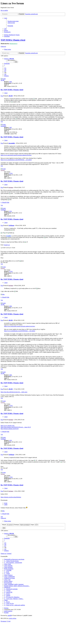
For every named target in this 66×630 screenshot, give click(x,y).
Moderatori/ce (13, 43)
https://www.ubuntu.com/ (7, 425)
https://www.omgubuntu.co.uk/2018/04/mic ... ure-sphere (16, 159)
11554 (10, 173)
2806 (10, 81)
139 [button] (5, 74)
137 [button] (5, 71)
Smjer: (33, 524)
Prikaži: (4, 524)
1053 (10, 211)
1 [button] (4, 65)
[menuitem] (13, 21)
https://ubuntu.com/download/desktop (11, 497)
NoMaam (3, 209)
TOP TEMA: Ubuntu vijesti (13, 40)
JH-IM (2, 80)
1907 (10, 127)
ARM (5, 504)
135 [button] (5, 68)
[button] (9, 58)
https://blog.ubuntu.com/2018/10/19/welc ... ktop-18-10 (16, 427)
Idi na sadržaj (4, 10)
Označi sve (7, 245)
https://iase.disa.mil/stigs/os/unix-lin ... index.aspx (14, 392)
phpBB (10, 615)
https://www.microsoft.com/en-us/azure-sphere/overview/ (16, 155)
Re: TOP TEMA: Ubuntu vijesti (12, 90)
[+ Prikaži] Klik (5, 202)
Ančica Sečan (12, 618)
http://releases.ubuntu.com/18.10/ (10, 428)
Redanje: (17, 524)
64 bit (5, 503)
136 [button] (5, 69)
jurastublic (3, 126)
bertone (3, 170)
